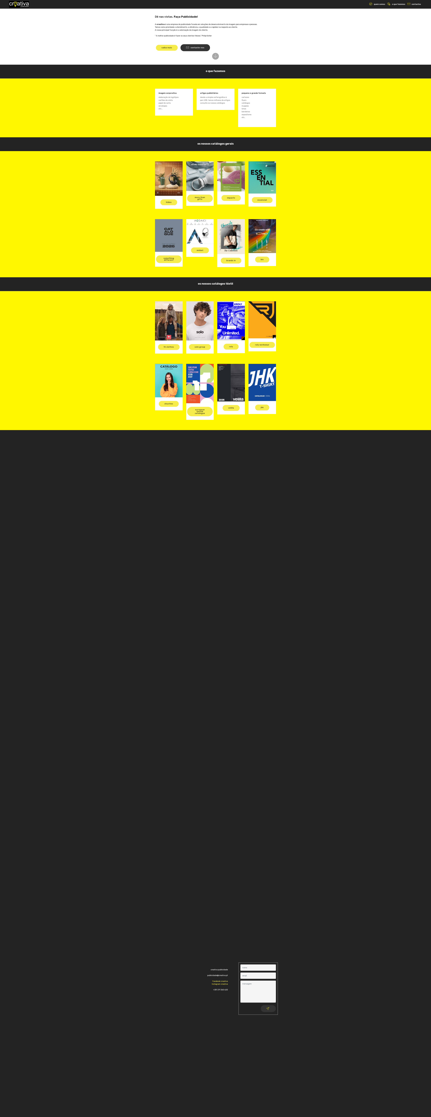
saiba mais (167, 48)
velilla (231, 408)
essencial (262, 200)
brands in (231, 260)
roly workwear (262, 345)
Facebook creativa (220, 981)
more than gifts (200, 198)
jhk (262, 407)
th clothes (169, 347)
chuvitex (168, 404)
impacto (231, 198)
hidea (169, 202)
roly (231, 347)
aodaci (200, 250)
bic (262, 259)
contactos (416, 4)
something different (169, 259)
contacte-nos (197, 48)
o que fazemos (398, 4)
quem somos (379, 4)
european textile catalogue (200, 411)
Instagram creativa (220, 984)
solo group (200, 347)
